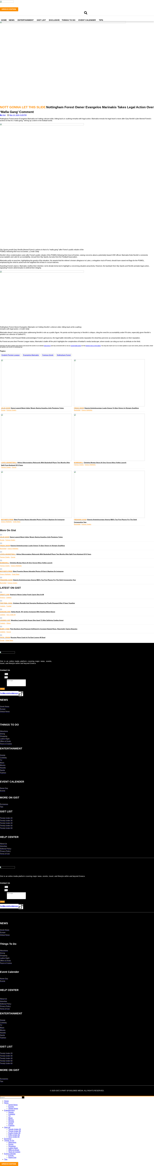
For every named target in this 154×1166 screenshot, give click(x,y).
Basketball (77, 410)
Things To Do (68, 20)
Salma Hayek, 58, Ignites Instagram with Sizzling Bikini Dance (27, 612)
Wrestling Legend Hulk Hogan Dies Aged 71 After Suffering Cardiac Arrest (31, 620)
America (2, 597)
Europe (3, 410)
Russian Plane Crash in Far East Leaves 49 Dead (22, 637)
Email (2, 677)
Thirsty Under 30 (14, 1131)
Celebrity (9, 597)
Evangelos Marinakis (31, 355)
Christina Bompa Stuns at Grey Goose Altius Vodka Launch (100, 462)
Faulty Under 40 (14, 1133)
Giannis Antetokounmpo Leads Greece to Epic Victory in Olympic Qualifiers (106, 408)
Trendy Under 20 (14, 1129)
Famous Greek (47, 355)
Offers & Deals (13, 1150)
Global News (9, 640)
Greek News (16, 521)
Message (3, 686)
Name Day (12, 1157)
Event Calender (87, 20)
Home (4, 20)
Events (11, 1155)
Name (2, 674)
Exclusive (54, 20)
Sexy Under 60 (11, 614)
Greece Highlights (87, 410)
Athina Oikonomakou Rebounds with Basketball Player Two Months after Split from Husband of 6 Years (45, 554)
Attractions (12, 1142)
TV (9, 1116)
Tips (101, 20)
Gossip (14, 467)
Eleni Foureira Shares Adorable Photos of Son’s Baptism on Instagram (33, 519)
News (11, 20)
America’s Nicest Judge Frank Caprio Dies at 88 (22, 594)
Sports (10, 1123)
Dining (10, 1144)
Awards (11, 1122)
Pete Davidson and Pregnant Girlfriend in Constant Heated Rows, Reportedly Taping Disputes (38, 629)
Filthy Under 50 (14, 1135)
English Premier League (11, 355)
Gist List (41, 20)
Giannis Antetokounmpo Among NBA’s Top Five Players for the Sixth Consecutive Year (38, 580)
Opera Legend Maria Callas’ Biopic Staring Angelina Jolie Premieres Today (32, 408)
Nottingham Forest (64, 355)
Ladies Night (13, 1148)
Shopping (12, 1146)
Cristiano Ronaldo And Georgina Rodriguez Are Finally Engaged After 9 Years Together (37, 603)
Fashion (11, 1125)
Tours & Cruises (14, 1152)
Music (10, 1118)
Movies (11, 1120)
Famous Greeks (11, 410)
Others (8, 623)
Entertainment (26, 20)
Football (8, 606)
